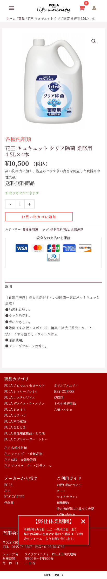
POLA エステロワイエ (19, 397)
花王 (7, 490)
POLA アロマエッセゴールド (24, 385)
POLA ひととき (15, 427)
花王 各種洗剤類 (15, 447)
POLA (8, 484)
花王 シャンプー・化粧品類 (23, 453)
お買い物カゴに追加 (39, 216)
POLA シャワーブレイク (21, 391)
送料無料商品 (59, 229)
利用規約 (63, 502)
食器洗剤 (77, 229)
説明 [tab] (8, 286)
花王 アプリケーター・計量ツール (28, 465)
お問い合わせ (66, 514)
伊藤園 (58, 397)
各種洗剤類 (18, 139)
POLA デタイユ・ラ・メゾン (24, 403)
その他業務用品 (65, 403)
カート (61, 490)
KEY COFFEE (64, 391)
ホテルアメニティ (66, 385)
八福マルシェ (63, 409)
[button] (93, 41)
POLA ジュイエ (15, 409)
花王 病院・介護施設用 (20, 459)
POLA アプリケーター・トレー (26, 439)
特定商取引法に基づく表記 (75, 508)
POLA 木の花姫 (15, 421)
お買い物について (69, 484)
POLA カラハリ (15, 415)
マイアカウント (67, 496)
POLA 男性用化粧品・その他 (24, 433)
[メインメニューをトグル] (11, 8)
